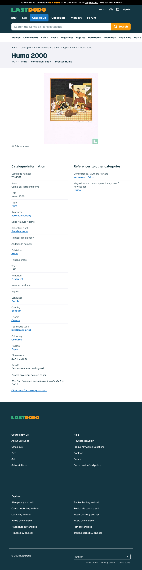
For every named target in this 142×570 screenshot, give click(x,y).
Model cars (125, 37)
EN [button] (100, 9)
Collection (58, 17)
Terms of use (91, 562)
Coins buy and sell (21, 514)
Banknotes (94, 37)
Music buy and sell (84, 520)
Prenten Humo (63, 61)
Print (24, 61)
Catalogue (39, 17)
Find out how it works (111, 2)
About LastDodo (20, 440)
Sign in (126, 9)
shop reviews (91, 2)
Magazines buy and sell (24, 526)
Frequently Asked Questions (89, 446)
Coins (44, 37)
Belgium (16, 310)
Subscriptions (18, 465)
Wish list (76, 17)
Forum (91, 17)
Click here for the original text (29, 390)
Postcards (110, 37)
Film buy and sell (83, 526)
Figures (80, 37)
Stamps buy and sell (22, 502)
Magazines (67, 37)
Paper (14, 349)
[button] (117, 10)
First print (17, 279)
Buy (13, 17)
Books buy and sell (21, 520)
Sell (24, 17)
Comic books (30, 37)
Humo (14, 253)
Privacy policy (108, 562)
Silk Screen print (21, 330)
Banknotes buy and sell (86, 502)
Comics (15, 320)
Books (54, 37)
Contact (78, 453)
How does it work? (84, 440)
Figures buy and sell (22, 532)
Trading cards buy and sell (88, 532)
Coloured (16, 339)
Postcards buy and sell (86, 508)
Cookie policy (124, 562)
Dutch (15, 301)
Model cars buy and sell (86, 514)
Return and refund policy (87, 465)
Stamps (16, 37)
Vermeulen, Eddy (41, 61)
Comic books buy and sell (25, 508)
